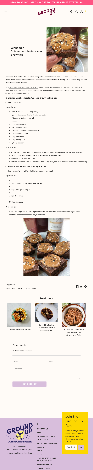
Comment (18, 368)
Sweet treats (30, 288)
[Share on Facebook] (77, 286)
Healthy (20, 288)
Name (16, 362)
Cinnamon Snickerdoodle (28, 115)
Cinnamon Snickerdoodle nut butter (23, 88)
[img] (71, 11)
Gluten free (10, 288)
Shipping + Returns (46, 436)
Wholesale (42, 440)
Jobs (39, 454)
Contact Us (42, 429)
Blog (39, 451)
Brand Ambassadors (47, 444)
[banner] (46, 11)
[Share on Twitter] (81, 286)
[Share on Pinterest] (85, 286)
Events (40, 447)
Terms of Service (45, 465)
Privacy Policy (44, 468)
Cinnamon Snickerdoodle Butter (29, 183)
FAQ (39, 433)
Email (52, 362)
